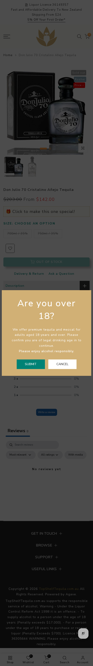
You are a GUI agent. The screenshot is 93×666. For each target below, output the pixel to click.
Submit (31, 364)
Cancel (62, 364)
